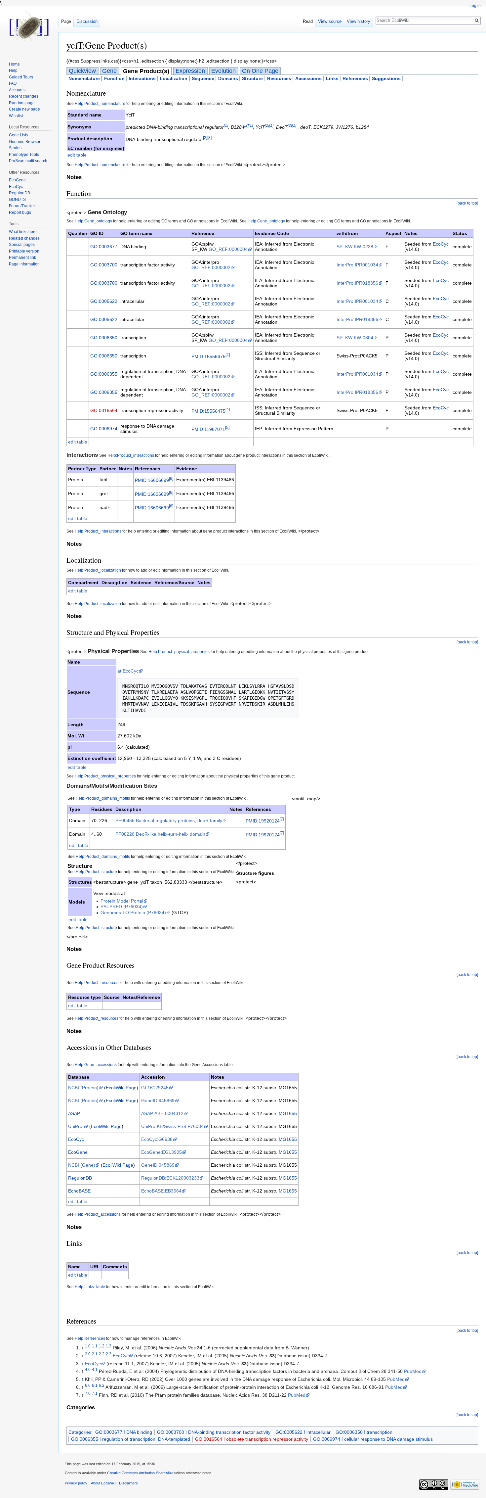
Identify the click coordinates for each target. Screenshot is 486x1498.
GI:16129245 (155, 1087)
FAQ (13, 83)
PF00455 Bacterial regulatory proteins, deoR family (168, 820)
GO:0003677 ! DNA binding (123, 1432)
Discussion (87, 21)
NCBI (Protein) (83, 1087)
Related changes (24, 238)
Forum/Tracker (22, 206)
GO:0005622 (103, 301)
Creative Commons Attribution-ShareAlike (140, 1473)
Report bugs (20, 212)
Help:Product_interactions (130, 455)
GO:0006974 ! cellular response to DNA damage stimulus (373, 1439)
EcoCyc (441, 244)
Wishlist (16, 116)
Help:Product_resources (96, 982)
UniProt (76, 1126)
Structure (252, 78)
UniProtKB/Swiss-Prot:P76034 (172, 1126)
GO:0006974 (103, 428)
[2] (246, 125)
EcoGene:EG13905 (161, 1152)
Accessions (308, 78)
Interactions (142, 78)
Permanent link (22, 257)
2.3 (108, 1354)
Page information (24, 264)
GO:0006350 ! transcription (364, 1432)
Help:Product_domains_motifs (103, 798)
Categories (79, 1432)
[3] (209, 137)
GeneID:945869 (158, 1100)
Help (13, 70)
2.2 (101, 1354)
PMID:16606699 (152, 480)
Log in (475, 5)
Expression (190, 71)
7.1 (95, 1393)
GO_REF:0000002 (210, 267)
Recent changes (23, 96)
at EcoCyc (128, 671)
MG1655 (288, 1113)
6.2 (101, 1385)
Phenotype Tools (24, 154)
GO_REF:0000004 (228, 249)
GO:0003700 (103, 264)
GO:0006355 (103, 374)
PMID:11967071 (208, 429)
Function (114, 78)
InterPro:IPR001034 (357, 264)
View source (330, 21)
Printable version (24, 251)
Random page (22, 103)
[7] (282, 819)
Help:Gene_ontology (93, 221)
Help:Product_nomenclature (100, 103)
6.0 (88, 1385)
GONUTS (17, 199)
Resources (279, 78)
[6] (171, 478)
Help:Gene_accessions (96, 1064)
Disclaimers (128, 1483)
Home (14, 64)
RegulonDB (80, 1178)
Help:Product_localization (98, 570)
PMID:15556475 (208, 356)
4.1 (95, 1370)
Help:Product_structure (96, 871)
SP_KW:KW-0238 (355, 246)
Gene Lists (18, 135)
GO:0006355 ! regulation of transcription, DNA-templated (130, 1439)
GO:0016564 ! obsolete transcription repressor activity (251, 1439)
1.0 (88, 1346)
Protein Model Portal (122, 901)
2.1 (95, 1354)
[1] (226, 125)
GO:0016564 (103, 410)
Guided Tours (21, 77)
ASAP (74, 1113)
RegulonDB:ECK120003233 (170, 1178)
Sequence (203, 78)
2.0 (88, 1354)
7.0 (88, 1393)
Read (308, 21)
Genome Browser (24, 141)
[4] (227, 354)
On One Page (260, 71)
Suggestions (386, 78)
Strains (15, 148)
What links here (23, 231)
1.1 (95, 1346)
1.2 (101, 1346)
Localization (173, 78)
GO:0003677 (103, 246)
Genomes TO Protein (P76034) (133, 912)
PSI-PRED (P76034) (122, 906)
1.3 (108, 1346)
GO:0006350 (103, 337)
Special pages (22, 244)
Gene (109, 71)
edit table (77, 155)
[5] (227, 427)
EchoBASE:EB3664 (161, 1191)
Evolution (223, 71)
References (355, 78)
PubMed (413, 1371)
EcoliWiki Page (121, 1087)
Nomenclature (84, 78)
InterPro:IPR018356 (357, 283)
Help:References (90, 1338)
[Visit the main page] (29, 26)
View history (358, 21)
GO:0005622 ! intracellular (303, 1432)
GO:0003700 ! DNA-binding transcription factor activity (213, 1432)
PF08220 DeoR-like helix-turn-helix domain (160, 834)
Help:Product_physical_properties (179, 651)
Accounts (17, 90)
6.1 (95, 1385)
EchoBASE (79, 1191)
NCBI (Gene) (81, 1165)
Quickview (82, 71)
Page (66, 21)
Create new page (24, 109)
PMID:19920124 (263, 820)
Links (332, 78)
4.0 (88, 1370)
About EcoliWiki (103, 1483)
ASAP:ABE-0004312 (162, 1113)
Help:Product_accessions (98, 1214)
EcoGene (78, 1152)
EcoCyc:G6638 (157, 1139)
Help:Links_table (90, 1287)
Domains (228, 78)
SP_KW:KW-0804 (355, 337)
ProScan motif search (28, 161)
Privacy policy (76, 1483)
